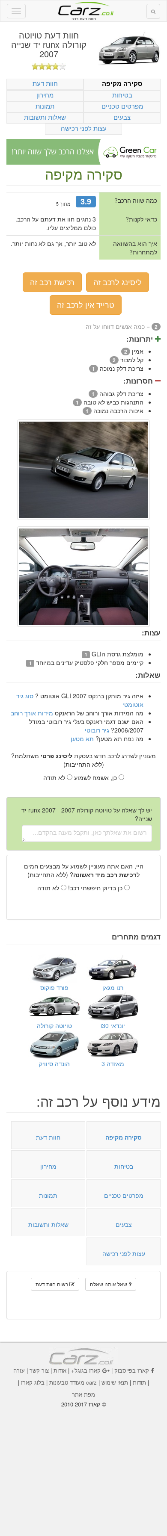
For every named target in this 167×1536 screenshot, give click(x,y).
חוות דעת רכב (83, 8)
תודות (139, 1382)
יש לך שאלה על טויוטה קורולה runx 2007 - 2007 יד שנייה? (86, 814)
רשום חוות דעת (52, 1284)
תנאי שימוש (114, 1382)
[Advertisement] (83, 1465)
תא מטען (82, 738)
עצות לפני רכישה (84, 128)
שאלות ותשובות (45, 116)
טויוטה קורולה (54, 1025)
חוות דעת (45, 83)
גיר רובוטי (97, 730)
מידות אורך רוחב (32, 713)
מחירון (45, 94)
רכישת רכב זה (52, 281)
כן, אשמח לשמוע (96, 777)
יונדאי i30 (113, 1025)
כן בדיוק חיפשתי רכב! (96, 887)
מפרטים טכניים (122, 105)
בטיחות (122, 94)
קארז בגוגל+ (85, 1370)
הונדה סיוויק (54, 1063)
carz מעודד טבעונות (73, 1382)
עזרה (19, 1370)
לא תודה (55, 777)
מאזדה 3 (112, 1063)
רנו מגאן (112, 987)
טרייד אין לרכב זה (85, 304)
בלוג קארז (33, 1382)
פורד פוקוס (54, 987)
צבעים (122, 116)
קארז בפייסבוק (132, 1370)
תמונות (45, 105)
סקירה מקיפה (122, 83)
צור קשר (39, 1370)
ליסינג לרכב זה (117, 281)
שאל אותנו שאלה (109, 1284)
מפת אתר (83, 1394)
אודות (60, 1370)
